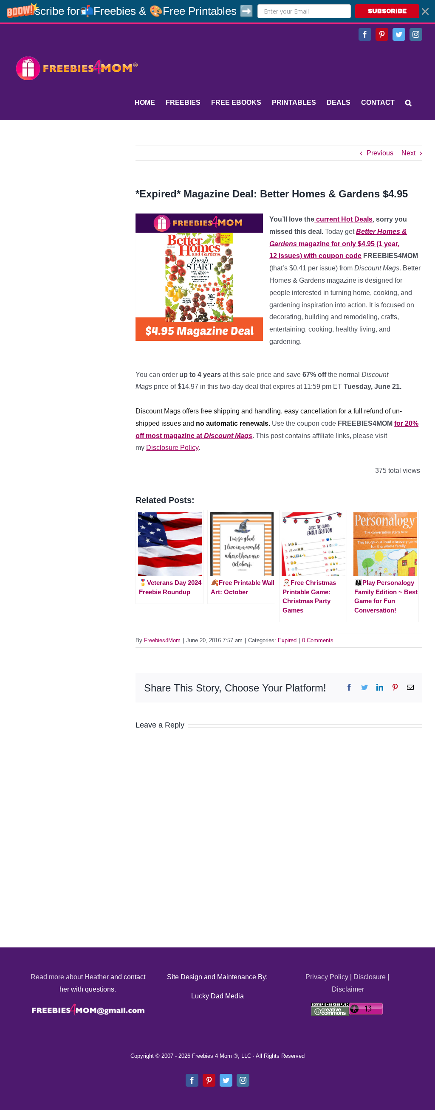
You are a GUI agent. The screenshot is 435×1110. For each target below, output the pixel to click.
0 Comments (317, 640)
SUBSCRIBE (387, 11)
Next (408, 153)
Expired (287, 640)
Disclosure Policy (172, 447)
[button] (217, 11)
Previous (380, 153)
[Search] (408, 103)
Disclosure (369, 977)
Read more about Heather (70, 977)
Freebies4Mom (162, 640)
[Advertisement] (76, 199)
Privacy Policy (326, 977)
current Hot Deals (343, 219)
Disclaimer (348, 989)
